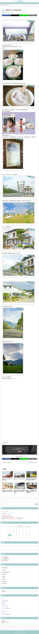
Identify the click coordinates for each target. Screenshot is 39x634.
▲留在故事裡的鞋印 (5, 600)
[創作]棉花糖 (4, 583)
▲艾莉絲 (3, 603)
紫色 (7, 442)
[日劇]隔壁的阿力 (5, 567)
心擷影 (4, 12)
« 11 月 (9, 538)
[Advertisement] (19, 393)
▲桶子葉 (3, 604)
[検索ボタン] (38, 1)
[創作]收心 (4, 570)
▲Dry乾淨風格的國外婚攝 (6, 614)
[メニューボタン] (1, 1)
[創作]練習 (4, 576)
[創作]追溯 (4, 574)
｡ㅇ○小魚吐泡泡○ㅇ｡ (19, 1)
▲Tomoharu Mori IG (5, 611)
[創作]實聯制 (4, 581)
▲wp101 (3, 599)
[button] (6, 15)
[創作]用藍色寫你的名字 (6, 572)
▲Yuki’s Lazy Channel (5, 607)
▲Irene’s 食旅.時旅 (5, 605)
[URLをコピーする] (32, 15)
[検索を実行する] (36, 504)
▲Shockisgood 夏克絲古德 (6, 608)
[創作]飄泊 (4, 579)
